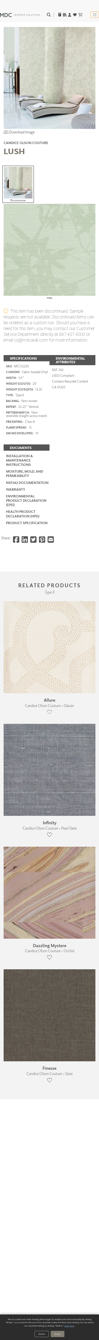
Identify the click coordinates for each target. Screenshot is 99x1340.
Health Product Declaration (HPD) (22, 513)
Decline (41, 1334)
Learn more (69, 1325)
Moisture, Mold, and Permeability (24, 473)
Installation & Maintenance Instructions (19, 460)
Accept (58, 1334)
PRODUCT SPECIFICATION (27, 523)
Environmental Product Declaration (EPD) (26, 500)
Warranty (15, 489)
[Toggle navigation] (94, 15)
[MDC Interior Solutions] (20, 14)
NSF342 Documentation (27, 483)
